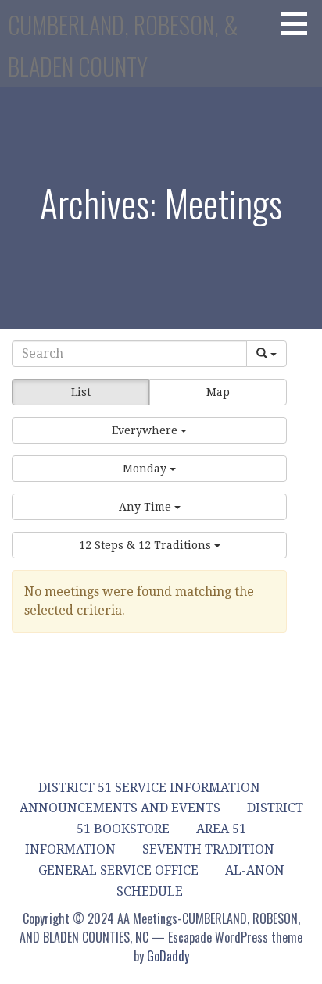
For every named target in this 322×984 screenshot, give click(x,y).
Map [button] (218, 392)
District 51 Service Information (149, 787)
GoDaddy (168, 956)
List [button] (81, 392)
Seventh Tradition (208, 849)
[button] (299, 23)
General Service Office (118, 870)
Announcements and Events (120, 807)
